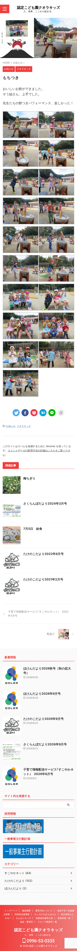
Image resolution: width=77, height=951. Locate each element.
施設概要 (26, 910)
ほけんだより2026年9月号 (42, 693)
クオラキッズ (24, 426)
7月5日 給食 (32, 528)
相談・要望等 (26, 921)
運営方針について (43, 910)
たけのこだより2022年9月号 (43, 554)
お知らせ (10, 426)
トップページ (10, 910)
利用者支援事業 (22, 914)
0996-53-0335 (40, 941)
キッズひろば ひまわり (45, 914)
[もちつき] (43, 412)
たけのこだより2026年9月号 (43, 719)
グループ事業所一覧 (47, 921)
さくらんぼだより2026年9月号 (45, 744)
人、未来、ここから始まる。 (38, 935)
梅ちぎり (29, 478)
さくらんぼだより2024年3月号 (45, 503)
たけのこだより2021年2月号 (43, 579)
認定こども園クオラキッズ (38, 7)
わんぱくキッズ (23, 918)
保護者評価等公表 (44, 918)
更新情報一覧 (63, 918)
